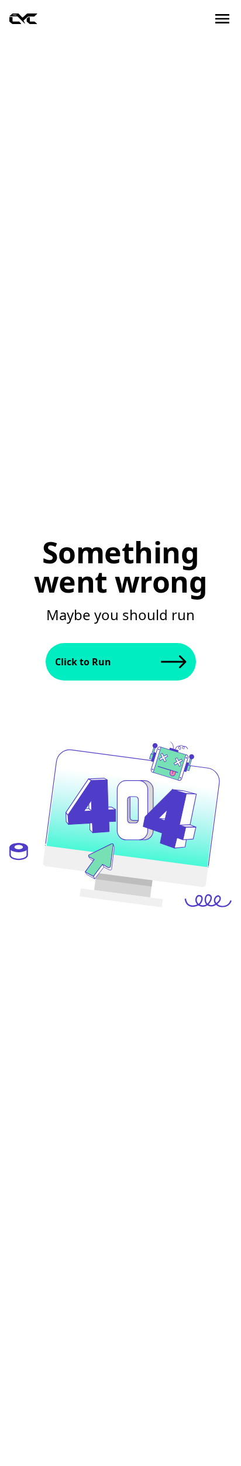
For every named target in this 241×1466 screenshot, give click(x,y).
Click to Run (83, 661)
